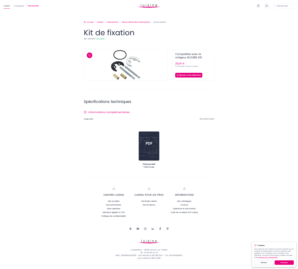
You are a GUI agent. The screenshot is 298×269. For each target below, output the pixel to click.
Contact (184, 205)
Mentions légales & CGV (114, 212)
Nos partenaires (113, 205)
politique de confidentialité (268, 257)
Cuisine (7, 6)
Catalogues (19, 6)
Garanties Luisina (149, 201)
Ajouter (190, 75)
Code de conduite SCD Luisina (184, 212)
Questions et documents (184, 209)
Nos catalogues (184, 201)
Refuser (264, 262)
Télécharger (149, 167)
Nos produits (113, 201)
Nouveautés (33, 6)
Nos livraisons (149, 205)
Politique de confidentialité (114, 216)
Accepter (284, 262)
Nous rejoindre (113, 209)
